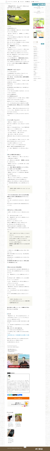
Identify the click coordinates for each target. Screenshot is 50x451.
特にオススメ (35, 58)
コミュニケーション (36, 76)
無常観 (35, 74)
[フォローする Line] (44, 4)
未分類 (35, 80)
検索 (42, 43)
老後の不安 (35, 60)
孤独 (34, 71)
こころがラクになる (8, 3)
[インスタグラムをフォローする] (40, 4)
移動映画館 (35, 55)
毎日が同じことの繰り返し (37, 78)
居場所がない (35, 67)
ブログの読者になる (19, 398)
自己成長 (35, 69)
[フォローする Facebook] (42, 4)
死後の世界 (35, 49)
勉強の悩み (35, 53)
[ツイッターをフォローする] (38, 4)
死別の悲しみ (35, 51)
